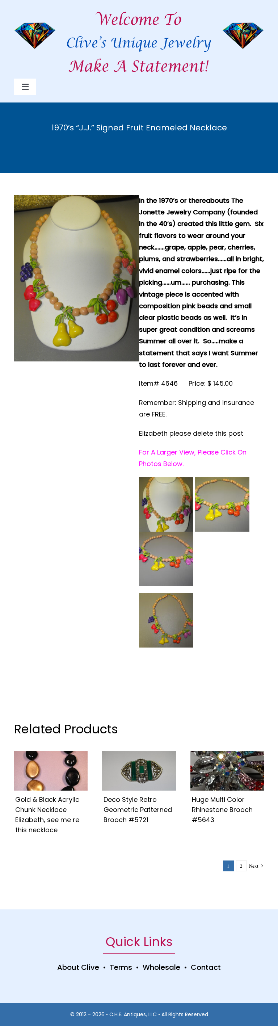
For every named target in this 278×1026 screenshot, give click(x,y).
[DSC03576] (139, 754)
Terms (121, 967)
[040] (227, 754)
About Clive (78, 967)
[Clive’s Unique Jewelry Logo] (139, 35)
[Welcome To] (139, 10)
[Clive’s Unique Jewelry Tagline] (139, 57)
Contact (206, 967)
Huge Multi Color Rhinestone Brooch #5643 (222, 809)
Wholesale (161, 967)
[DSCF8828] (51, 754)
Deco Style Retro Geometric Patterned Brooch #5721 (138, 809)
